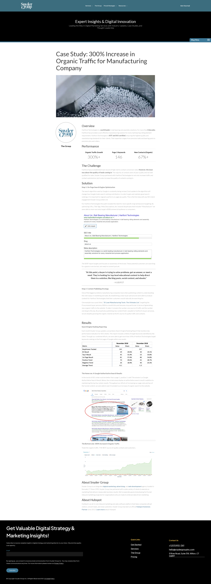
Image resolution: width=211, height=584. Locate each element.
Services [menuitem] (135, 548)
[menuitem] (89, 6)
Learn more (100, 509)
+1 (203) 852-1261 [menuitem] (176, 545)
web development (135, 486)
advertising (120, 486)
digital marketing (109, 486)
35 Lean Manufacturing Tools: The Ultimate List (121, 302)
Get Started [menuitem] (136, 544)
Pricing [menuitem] (134, 557)
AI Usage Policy (49, 578)
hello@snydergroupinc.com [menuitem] (181, 549)
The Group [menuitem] (135, 552)
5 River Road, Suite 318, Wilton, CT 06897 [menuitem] (184, 554)
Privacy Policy (58, 563)
